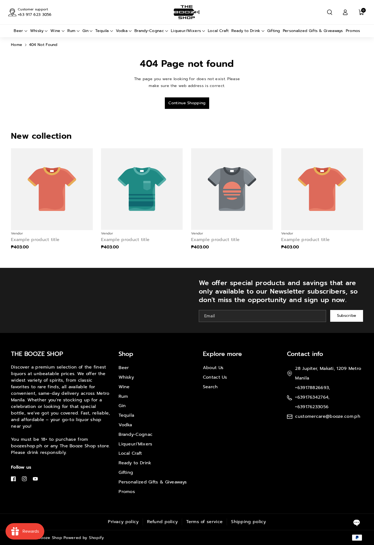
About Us (213, 367)
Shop (126, 353)
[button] (329, 12)
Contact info (305, 353)
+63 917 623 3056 (35, 15)
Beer (124, 367)
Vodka (125, 425)
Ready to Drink (135, 463)
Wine (124, 387)
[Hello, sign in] (345, 12)
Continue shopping (186, 103)
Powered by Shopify (84, 538)
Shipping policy (248, 521)
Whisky (126, 377)
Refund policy (162, 521)
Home (16, 45)
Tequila (126, 415)
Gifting (126, 472)
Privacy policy (123, 521)
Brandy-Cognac (136, 434)
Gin (122, 405)
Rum (123, 396)
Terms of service (204, 521)
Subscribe (346, 315)
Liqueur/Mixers (135, 444)
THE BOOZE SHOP (37, 353)
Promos (127, 491)
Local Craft (130, 453)
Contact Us (215, 377)
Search (210, 387)
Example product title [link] (35, 240)
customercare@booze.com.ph (327, 416)
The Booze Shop (45, 538)
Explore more (222, 353)
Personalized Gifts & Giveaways (153, 482)
